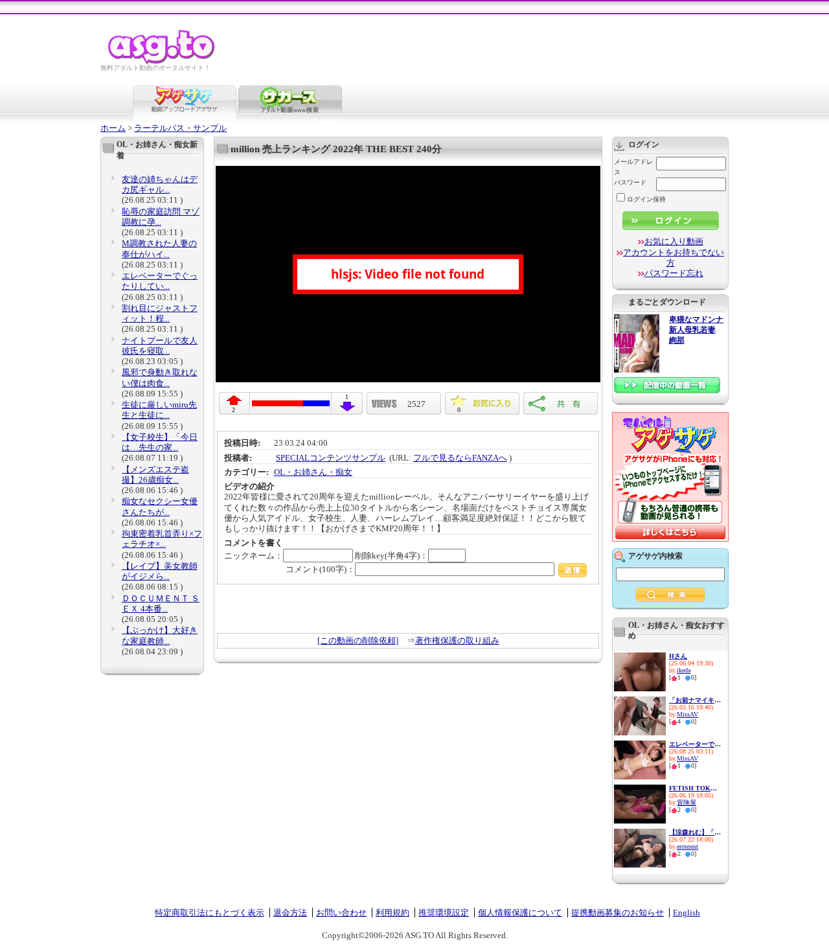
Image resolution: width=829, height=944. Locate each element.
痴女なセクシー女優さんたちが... (160, 506)
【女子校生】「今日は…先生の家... (160, 442)
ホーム (113, 128)
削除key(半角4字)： (391, 555)
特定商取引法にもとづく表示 (209, 912)
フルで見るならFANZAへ (460, 458)
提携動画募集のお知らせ (617, 912)
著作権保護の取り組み (457, 640)
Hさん (678, 656)
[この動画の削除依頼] (357, 640)
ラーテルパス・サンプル (180, 128)
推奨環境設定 (443, 912)
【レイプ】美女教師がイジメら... (160, 571)
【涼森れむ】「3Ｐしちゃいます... (695, 832)
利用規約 (392, 912)
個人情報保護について (520, 912)
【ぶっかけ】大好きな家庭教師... (160, 635)
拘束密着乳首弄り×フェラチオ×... (162, 539)
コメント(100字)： (320, 569)
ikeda (683, 670)
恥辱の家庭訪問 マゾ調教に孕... (160, 217)
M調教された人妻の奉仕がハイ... (159, 248)
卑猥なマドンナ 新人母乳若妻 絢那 (696, 330)
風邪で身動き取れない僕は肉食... (160, 377)
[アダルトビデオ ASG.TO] (162, 62)
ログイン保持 (646, 199)
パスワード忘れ (673, 273)
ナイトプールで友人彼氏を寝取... (160, 346)
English (686, 912)
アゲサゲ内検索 (655, 555)
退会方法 (290, 912)
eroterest (687, 846)
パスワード (630, 182)
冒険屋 (686, 802)
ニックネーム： (253, 555)
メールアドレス (633, 167)
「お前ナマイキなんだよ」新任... (695, 700)
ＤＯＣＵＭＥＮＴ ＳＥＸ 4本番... (160, 603)
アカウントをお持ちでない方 (673, 258)
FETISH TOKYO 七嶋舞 (695, 788)
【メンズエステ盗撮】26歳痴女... (155, 475)
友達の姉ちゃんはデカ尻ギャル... (160, 184)
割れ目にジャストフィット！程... (160, 313)
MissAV (687, 714)
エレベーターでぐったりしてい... (160, 281)
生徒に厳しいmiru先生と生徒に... (159, 410)
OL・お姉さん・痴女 (313, 472)
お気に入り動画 (673, 241)
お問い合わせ (341, 912)
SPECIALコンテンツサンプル (330, 458)
